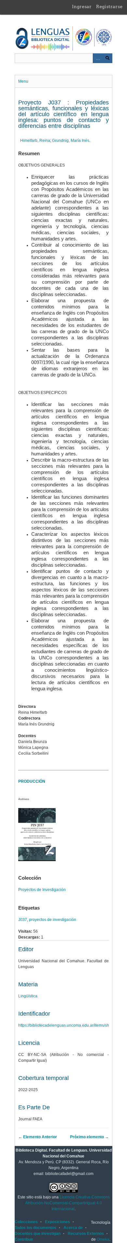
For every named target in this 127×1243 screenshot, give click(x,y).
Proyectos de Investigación (42, 889)
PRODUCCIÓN (31, 781)
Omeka (103, 1239)
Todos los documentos (35, 1227)
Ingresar (82, 6)
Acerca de (73, 1227)
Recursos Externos (86, 1233)
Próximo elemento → (89, 1137)
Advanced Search (98, 58)
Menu (23, 81)
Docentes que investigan (38, 1233)
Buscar (107, 58)
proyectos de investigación (52, 919)
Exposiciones (57, 1222)
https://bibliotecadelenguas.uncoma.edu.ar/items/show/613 (70, 1025)
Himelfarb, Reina (35, 140)
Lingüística (27, 996)
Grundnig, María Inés (70, 140)
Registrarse (109, 6)
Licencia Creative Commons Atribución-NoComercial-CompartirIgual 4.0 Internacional (67, 1203)
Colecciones (26, 1222)
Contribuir (24, 1239)
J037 (22, 919)
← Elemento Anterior (37, 1137)
